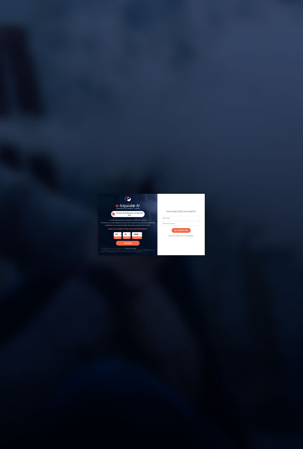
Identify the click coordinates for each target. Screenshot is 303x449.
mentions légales (130, 248)
